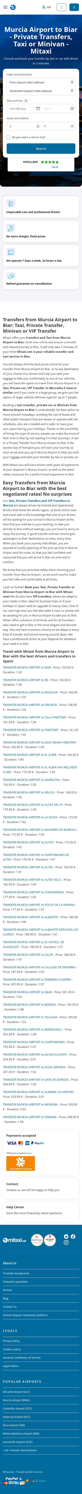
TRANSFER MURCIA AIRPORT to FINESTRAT (30, 730)
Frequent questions (15, 1281)
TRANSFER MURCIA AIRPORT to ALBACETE (30, 917)
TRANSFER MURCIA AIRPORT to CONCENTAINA (33, 892)
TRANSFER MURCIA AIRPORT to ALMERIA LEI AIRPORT (38, 1092)
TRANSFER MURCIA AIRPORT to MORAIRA (30, 1104)
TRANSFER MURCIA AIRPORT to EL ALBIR (29, 755)
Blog (5, 1298)
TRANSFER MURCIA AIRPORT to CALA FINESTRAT (34, 717)
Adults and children (18, 118)
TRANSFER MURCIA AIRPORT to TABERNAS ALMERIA (37, 979)
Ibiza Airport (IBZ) (14, 1425)
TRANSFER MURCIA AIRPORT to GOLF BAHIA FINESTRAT (39, 742)
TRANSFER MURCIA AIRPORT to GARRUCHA (31, 780)
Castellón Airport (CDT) (17, 1408)
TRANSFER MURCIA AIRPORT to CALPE (28, 955)
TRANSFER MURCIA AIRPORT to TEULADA (30, 1017)
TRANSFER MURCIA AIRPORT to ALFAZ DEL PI (32, 805)
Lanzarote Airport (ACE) (17, 1442)
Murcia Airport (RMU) (16, 1400)
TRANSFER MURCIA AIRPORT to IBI (25, 680)
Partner (7, 1290)
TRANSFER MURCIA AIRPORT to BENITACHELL (32, 1029)
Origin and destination (19, 74)
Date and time (15, 100)
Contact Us (10, 1307)
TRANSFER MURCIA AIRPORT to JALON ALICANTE (35, 1054)
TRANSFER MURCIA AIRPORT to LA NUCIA (30, 817)
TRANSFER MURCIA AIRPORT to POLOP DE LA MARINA (39, 905)
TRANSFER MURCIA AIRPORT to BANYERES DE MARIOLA (39, 830)
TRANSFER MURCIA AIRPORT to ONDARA (30, 1117)
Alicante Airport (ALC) (16, 1392)
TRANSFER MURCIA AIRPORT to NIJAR (27, 992)
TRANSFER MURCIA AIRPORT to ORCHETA (30, 705)
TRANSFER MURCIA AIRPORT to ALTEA (28, 867)
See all (55, 166)
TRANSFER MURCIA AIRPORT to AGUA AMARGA (34, 1067)
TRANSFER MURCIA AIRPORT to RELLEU (29, 792)
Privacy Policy (11, 1341)
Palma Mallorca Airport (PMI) (21, 1433)
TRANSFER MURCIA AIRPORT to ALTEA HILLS (32, 880)
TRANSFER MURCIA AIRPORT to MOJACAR (30, 692)
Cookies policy (12, 1349)
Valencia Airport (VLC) (16, 1417)
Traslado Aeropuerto (16, 1273)
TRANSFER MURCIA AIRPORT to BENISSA (29, 1004)
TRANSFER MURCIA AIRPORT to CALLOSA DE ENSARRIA (39, 967)
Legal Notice (10, 1366)
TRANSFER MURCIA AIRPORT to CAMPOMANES (34, 1042)
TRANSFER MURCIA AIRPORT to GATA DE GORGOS (36, 1079)
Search (41, 148)
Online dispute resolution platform (25, 1315)
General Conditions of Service (22, 1357)
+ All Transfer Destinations (20, 1450)
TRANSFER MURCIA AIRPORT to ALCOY (28, 842)
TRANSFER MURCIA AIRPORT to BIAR (27, 667)
